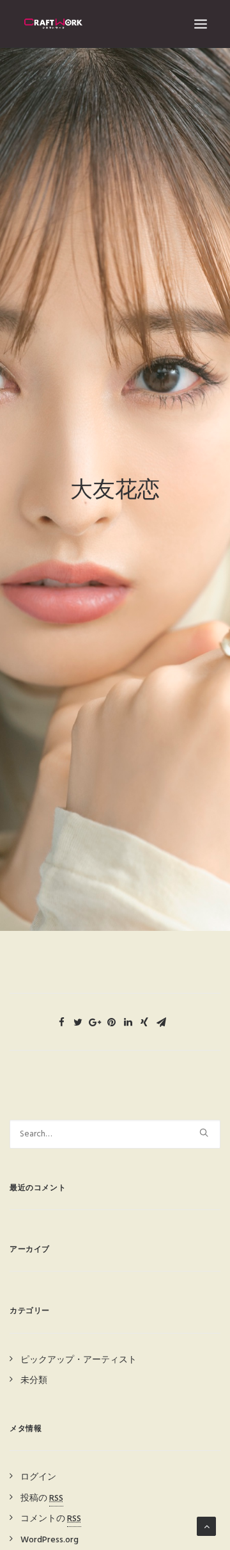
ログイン (38, 1477)
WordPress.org (49, 1540)
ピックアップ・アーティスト (78, 1360)
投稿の (41, 1498)
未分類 (33, 1380)
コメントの (50, 1519)
